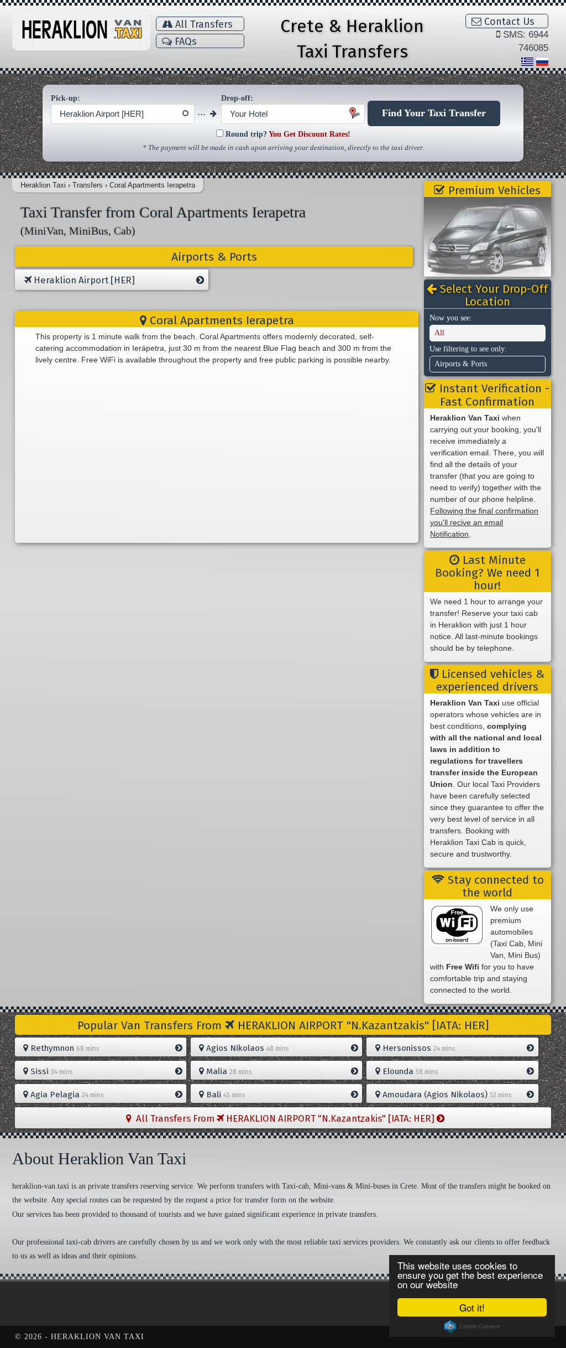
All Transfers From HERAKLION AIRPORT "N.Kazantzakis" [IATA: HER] (284, 1118)
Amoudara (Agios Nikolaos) (446, 1095)
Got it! (472, 1307)
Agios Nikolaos (246, 1048)
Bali (224, 1095)
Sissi (50, 1071)
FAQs (184, 41)
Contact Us (507, 21)
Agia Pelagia (66, 1095)
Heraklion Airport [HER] (83, 280)
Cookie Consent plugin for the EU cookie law (472, 1326)
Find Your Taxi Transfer (434, 112)
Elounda (409, 1071)
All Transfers (202, 24)
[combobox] (123, 114)
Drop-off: (237, 98)
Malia (228, 1071)
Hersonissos (417, 1048)
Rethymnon (63, 1048)
